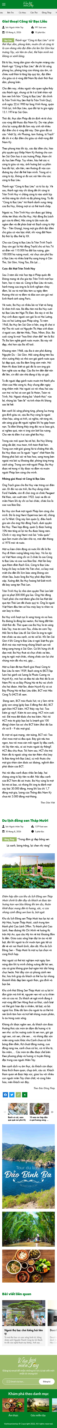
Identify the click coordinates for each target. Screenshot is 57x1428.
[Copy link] (18, 1094)
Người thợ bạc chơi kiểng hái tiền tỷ (24, 1331)
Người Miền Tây (16, 27)
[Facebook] (5, 1096)
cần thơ (30, 12)
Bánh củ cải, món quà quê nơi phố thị (17, 1118)
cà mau (18, 12)
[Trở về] (24, 1094)
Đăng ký (46, 1381)
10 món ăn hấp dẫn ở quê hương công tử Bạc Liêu (39, 1118)
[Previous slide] (4, 1112)
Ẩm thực (13, 1415)
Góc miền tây (38, 1415)
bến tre (7, 12)
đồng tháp (43, 12)
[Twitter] (12, 1096)
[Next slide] (52, 1112)
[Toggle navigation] (3, 4)
